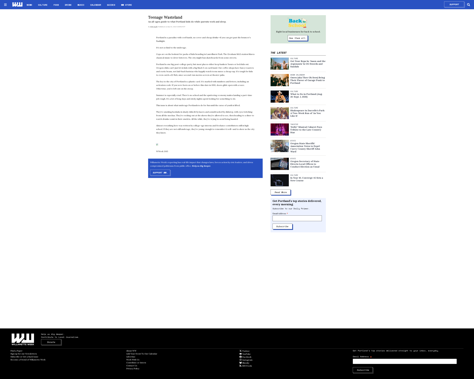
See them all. (298, 38)
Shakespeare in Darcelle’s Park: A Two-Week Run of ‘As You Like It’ (307, 113)
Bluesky (249, 363)
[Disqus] (205, 219)
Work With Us (132, 359)
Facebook (254, 357)
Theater (294, 124)
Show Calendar (297, 75)
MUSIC (81, 4)
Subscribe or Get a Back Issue (24, 356)
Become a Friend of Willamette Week (27, 359)
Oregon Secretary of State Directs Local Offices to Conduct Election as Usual (304, 164)
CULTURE (43, 4)
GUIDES (111, 4)
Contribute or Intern (136, 362)
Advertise (130, 356)
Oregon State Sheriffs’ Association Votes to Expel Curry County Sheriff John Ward (305, 147)
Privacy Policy (132, 368)
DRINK (68, 4)
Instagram (252, 360)
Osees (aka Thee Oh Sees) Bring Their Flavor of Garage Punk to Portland (307, 80)
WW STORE (126, 5)
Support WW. (161, 172)
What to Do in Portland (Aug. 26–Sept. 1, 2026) (306, 95)
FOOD (56, 4)
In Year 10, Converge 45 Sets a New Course (306, 179)
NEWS (29, 4)
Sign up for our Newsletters (23, 353)
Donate (54, 342)
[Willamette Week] (17, 4)
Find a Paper (16, 351)
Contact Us (131, 365)
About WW (131, 351)
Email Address (280, 213)
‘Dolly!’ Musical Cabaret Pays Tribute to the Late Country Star (306, 130)
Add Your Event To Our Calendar (141, 353)
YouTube (250, 354)
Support (457, 4)
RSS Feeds (251, 366)
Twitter (252, 351)
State (293, 141)
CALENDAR (95, 5)
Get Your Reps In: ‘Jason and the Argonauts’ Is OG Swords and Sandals (308, 64)
